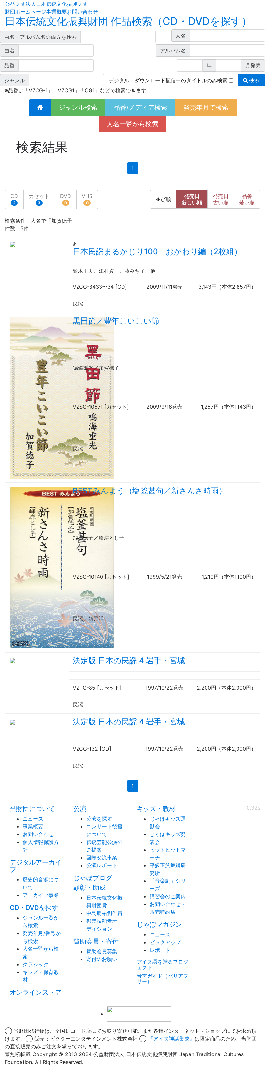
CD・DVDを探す (34, 907)
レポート (160, 950)
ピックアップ (165, 942)
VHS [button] (87, 199)
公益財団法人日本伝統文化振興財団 (46, 4)
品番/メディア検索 (140, 107)
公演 (79, 808)
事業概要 (56, 11)
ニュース (33, 818)
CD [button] (14, 199)
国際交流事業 (101, 857)
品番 (247, 199)
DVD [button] (65, 199)
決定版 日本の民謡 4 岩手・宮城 (129, 660)
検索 (254, 80)
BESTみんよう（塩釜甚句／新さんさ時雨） (150, 490)
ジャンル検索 (78, 107)
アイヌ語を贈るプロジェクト (162, 964)
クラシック (35, 964)
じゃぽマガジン (159, 924)
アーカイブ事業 (41, 895)
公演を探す (99, 818)
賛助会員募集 (101, 951)
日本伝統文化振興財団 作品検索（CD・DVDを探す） (128, 21)
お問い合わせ (82, 11)
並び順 (163, 199)
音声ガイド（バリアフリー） (162, 979)
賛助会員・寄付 (96, 941)
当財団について (32, 808)
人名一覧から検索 (132, 124)
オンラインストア (35, 992)
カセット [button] (39, 199)
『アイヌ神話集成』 (171, 1038)
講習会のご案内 (168, 896)
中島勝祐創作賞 (104, 913)
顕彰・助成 (89, 887)
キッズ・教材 (156, 808)
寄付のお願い (101, 959)
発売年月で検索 (205, 107)
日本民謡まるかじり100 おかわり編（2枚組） (157, 251)
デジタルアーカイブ (35, 865)
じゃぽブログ (92, 878)
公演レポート (101, 865)
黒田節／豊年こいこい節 (116, 321)
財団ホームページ (25, 11)
